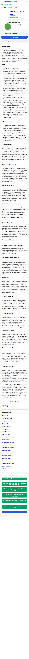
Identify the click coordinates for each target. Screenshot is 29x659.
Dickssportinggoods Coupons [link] (9, 452)
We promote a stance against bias (15, 506)
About (15, 7)
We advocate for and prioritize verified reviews (14, 483)
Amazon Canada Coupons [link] (8, 463)
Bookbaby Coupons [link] (6, 455)
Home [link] (2, 4)
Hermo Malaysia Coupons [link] (8, 447)
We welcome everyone (14, 479)
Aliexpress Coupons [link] (7, 421)
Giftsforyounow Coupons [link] (8, 442)
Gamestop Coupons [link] (6, 431)
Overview (3, 7)
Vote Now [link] (11, 14)
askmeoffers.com (10, 2)
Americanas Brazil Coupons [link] (8, 436)
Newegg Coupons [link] (6, 429)
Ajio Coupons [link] (5, 460)
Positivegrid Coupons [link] (7, 418)
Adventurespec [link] (8, 4)
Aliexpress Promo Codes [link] (7, 415)
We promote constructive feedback (14, 495)
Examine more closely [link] (14, 512)
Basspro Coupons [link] (6, 458)
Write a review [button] (14, 37)
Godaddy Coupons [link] (6, 426)
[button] (2, 2)
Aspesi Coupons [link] (6, 434)
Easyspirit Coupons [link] (6, 466)
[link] (5, 13)
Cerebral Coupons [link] (6, 450)
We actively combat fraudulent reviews (14, 489)
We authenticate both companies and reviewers (14, 501)
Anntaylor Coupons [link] (6, 423)
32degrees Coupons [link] (6, 444)
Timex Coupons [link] (5, 439)
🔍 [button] (27, 1)
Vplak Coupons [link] (5, 468)
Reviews (10, 7)
